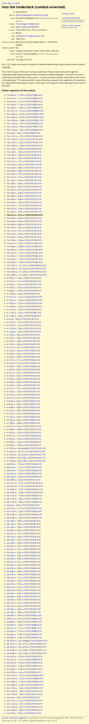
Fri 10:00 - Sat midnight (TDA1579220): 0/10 (26, 448)
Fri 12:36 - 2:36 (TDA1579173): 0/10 (23, 328)
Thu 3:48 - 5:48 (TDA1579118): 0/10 (23, 183)
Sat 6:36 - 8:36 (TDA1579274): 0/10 (23, 593)
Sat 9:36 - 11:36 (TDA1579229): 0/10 (24, 473)
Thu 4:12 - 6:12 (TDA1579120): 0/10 (23, 189)
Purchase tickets (68, 14)
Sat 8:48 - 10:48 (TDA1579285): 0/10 (24, 622)
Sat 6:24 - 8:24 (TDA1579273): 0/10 (23, 590)
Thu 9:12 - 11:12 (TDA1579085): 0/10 (24, 98)
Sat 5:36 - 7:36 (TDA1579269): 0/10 (23, 584)
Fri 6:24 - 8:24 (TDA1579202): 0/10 (23, 401)
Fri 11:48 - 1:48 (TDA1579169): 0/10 (23, 316)
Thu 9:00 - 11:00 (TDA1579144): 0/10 (24, 249)
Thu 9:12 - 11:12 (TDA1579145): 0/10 (24, 253)
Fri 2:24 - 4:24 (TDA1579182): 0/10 (23, 350)
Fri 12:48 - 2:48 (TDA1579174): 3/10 (23, 331)
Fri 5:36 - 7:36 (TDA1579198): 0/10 (23, 394)
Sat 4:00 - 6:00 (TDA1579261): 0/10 (23, 558)
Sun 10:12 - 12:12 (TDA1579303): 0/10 (24, 675)
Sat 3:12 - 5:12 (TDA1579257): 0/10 (23, 549)
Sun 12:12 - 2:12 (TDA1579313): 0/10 (24, 700)
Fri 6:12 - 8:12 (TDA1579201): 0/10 (23, 398)
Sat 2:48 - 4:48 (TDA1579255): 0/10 (23, 543)
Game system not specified (27, 27)
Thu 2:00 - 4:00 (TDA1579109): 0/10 (23, 158)
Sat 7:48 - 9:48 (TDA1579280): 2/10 (23, 612)
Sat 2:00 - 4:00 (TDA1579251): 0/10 (23, 530)
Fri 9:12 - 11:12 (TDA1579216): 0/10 (23, 435)
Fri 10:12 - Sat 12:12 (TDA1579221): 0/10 (25, 451)
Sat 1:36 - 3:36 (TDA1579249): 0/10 (23, 524)
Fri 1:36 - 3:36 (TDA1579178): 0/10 (23, 338)
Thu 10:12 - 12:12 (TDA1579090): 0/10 (24, 111)
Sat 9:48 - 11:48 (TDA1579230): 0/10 (24, 476)
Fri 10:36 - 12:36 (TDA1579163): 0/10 (24, 303)
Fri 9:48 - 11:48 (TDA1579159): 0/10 (23, 290)
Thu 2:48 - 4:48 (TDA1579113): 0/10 (23, 171)
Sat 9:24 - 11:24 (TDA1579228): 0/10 (24, 470)
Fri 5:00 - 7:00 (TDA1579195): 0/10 (23, 385)
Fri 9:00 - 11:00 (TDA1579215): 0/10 (23, 432)
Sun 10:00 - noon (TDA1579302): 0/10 (23, 672)
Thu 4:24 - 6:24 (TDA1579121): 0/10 (23, 193)
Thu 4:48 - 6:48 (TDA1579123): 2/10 (23, 199)
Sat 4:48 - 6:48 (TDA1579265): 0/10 (23, 571)
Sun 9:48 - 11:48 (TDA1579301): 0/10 (24, 669)
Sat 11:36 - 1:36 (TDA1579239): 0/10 (24, 498)
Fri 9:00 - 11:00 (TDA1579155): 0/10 (23, 278)
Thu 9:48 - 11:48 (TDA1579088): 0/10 (24, 107)
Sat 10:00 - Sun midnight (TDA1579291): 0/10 (26, 640)
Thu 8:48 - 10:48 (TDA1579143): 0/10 (24, 246)
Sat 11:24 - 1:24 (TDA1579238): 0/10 (24, 495)
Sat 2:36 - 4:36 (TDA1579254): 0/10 (23, 540)
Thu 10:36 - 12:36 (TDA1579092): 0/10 (24, 117)
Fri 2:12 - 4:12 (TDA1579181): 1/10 (23, 347)
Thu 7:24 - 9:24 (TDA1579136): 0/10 (23, 234)
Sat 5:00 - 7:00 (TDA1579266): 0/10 (23, 574)
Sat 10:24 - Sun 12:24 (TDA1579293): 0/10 (26, 647)
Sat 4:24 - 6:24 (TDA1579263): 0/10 (23, 565)
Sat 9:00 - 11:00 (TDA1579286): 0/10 (24, 625)
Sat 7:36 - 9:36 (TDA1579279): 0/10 (23, 609)
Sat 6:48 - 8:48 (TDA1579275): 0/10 (23, 596)
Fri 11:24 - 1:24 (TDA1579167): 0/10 (23, 309)
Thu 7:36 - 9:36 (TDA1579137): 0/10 (23, 237)
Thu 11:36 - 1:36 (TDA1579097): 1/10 (24, 126)
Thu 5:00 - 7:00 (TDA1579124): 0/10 (23, 202)
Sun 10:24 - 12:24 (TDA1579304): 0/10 (24, 678)
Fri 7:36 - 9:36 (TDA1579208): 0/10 (23, 420)
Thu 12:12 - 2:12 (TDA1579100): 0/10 (24, 136)
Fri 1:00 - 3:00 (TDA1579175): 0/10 (23, 335)
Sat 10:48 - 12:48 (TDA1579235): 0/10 (24, 492)
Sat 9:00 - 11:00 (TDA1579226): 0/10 (24, 464)
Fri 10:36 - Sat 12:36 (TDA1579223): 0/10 (25, 458)
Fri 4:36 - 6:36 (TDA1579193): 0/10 (23, 379)
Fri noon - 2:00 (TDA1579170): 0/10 (22, 319)
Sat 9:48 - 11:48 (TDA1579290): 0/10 (24, 637)
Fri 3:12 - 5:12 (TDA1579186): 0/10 (23, 360)
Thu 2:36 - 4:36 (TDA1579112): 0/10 (23, 167)
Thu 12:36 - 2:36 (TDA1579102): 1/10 (24, 142)
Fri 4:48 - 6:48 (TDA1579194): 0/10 (23, 382)
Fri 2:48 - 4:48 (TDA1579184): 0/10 (23, 357)
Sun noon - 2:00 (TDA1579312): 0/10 (23, 697)
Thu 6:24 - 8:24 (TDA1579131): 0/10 (23, 218)
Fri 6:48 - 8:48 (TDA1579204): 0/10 (23, 407)
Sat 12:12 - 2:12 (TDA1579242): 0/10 (24, 508)
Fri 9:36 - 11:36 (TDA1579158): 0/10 (23, 287)
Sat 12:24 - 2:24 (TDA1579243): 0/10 (24, 511)
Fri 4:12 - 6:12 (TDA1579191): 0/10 (23, 372)
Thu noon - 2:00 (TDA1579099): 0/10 (23, 133)
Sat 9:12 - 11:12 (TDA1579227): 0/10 (24, 467)
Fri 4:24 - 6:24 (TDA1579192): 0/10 (23, 376)
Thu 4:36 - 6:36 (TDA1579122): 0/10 (23, 196)
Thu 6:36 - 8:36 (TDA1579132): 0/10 (23, 221)
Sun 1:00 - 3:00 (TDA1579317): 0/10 (23, 713)
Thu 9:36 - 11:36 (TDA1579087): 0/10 (24, 104)
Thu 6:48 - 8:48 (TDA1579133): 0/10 (23, 224)
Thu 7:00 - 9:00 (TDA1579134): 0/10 (23, 227)
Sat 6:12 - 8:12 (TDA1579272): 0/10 (23, 587)
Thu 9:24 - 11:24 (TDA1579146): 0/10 (24, 256)
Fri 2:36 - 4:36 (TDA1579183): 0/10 (23, 353)
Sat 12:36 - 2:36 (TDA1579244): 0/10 (24, 514)
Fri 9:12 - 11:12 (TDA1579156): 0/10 (23, 281)
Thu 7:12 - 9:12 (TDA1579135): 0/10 (23, 231)
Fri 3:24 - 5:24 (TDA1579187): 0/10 (23, 363)
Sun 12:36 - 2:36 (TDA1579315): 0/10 (24, 707)
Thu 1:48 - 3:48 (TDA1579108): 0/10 (23, 155)
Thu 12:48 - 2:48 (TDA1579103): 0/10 (24, 145)
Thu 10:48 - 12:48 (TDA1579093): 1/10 (24, 120)
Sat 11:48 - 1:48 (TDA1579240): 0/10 (24, 502)
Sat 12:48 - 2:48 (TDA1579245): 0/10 (24, 517)
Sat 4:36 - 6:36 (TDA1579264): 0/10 (23, 568)
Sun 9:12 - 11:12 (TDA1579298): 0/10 (24, 659)
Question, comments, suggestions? (15, 718)
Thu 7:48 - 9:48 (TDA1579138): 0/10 (23, 240)
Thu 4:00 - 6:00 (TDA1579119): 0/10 (23, 186)
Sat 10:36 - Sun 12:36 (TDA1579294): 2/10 (26, 650)
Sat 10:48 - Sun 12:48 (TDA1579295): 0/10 (26, 653)
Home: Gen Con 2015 (11, 3)
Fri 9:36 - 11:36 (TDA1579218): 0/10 (23, 442)
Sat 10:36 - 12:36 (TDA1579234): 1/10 (24, 489)
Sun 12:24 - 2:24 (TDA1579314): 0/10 (24, 704)
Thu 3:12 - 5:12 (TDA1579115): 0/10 (23, 177)
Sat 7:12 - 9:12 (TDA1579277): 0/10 (23, 603)
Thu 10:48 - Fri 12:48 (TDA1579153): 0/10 (26, 275)
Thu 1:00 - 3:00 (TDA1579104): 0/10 (23, 149)
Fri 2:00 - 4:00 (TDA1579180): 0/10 (23, 344)
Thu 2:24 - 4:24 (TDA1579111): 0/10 (23, 164)
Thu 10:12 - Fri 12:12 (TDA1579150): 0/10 (26, 265)
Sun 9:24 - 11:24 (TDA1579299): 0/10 (24, 662)
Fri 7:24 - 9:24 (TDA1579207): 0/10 (23, 417)
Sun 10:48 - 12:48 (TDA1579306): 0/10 (24, 685)
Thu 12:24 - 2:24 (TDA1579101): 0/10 (24, 139)
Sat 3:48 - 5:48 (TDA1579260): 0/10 (23, 555)
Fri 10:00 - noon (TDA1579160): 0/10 (23, 294)
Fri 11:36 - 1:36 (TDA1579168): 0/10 (23, 312)
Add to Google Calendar (71, 25)
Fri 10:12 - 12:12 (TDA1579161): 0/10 (24, 297)
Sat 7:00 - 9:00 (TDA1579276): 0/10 (23, 599)
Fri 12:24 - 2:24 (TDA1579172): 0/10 (23, 325)
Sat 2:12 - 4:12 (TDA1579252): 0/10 (23, 533)
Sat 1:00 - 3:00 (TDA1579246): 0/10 (23, 521)
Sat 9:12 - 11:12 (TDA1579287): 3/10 (24, 628)
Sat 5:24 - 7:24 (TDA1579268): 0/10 (23, 580)
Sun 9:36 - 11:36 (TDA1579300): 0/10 (24, 666)
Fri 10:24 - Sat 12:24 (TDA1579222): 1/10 (25, 454)
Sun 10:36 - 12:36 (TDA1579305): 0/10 (24, 681)
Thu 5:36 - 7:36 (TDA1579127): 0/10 (23, 212)
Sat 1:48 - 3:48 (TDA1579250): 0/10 (23, 527)
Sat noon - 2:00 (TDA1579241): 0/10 (22, 505)
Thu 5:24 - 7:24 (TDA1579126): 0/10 (23, 208)
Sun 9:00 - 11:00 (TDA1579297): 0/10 (24, 656)
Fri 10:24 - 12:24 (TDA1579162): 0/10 (24, 300)
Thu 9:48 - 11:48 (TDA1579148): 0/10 (24, 262)
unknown (20, 36)
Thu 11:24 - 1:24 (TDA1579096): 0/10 (24, 123)
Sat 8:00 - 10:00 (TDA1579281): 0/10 (24, 615)
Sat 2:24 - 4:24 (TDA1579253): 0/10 (23, 536)
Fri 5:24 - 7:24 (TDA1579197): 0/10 (23, 391)
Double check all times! (75, 22)
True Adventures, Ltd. (34, 36)
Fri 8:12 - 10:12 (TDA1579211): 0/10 (23, 426)
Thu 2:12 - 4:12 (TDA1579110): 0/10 (23, 161)
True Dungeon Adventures (27, 24)
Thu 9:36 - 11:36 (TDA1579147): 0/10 (24, 259)
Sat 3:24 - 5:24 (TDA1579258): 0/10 (23, 552)
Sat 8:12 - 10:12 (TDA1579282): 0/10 (24, 618)
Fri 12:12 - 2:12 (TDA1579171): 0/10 (23, 322)
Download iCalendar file (71, 18)
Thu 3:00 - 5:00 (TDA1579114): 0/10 (23, 174)
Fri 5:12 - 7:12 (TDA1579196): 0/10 (23, 388)
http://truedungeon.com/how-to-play (32, 15)
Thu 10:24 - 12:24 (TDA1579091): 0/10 (24, 114)
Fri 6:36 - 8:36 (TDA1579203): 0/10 (23, 404)
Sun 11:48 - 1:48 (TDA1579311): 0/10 (24, 694)
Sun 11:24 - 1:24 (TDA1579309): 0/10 (24, 688)
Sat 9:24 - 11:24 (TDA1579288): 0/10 (24, 631)
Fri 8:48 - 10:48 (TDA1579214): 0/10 (23, 429)
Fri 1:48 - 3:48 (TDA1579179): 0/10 (23, 341)
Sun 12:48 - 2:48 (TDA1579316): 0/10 (24, 710)
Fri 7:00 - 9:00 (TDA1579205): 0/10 (23, 410)
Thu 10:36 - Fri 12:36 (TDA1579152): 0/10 (26, 271)
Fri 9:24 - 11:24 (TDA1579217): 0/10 (23, 439)
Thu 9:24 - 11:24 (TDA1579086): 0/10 (24, 101)
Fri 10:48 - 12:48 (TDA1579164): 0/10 (24, 306)
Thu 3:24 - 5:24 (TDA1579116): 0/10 (23, 180)
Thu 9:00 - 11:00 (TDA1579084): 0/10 (24, 95)
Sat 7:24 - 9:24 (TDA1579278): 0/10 (23, 606)
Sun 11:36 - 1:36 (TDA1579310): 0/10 (24, 691)
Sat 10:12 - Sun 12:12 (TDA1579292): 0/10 (26, 644)
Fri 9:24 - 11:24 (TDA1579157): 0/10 (23, 284)
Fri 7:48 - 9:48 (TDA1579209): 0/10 (23, 423)
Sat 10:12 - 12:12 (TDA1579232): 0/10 (24, 483)
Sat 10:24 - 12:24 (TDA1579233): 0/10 (24, 486)
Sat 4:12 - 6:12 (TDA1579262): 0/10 (23, 562)
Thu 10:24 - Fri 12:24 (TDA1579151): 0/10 (26, 268)
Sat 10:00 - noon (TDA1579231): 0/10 (23, 480)
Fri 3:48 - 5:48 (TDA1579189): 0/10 (23, 366)
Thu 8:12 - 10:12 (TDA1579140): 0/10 (24, 243)
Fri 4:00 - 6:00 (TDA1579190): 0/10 (23, 369)
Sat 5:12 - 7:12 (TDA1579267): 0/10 (23, 577)
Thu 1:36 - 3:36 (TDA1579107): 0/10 (23, 152)
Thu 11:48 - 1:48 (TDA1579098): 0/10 (24, 130)
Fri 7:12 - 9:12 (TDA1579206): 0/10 (23, 413)
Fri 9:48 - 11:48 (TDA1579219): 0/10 (23, 445)
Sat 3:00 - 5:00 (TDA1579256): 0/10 (23, 546)
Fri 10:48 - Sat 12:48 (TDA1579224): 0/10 (25, 461)
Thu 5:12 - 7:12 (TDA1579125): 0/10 (23, 205)
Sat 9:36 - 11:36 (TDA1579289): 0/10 (24, 634)
